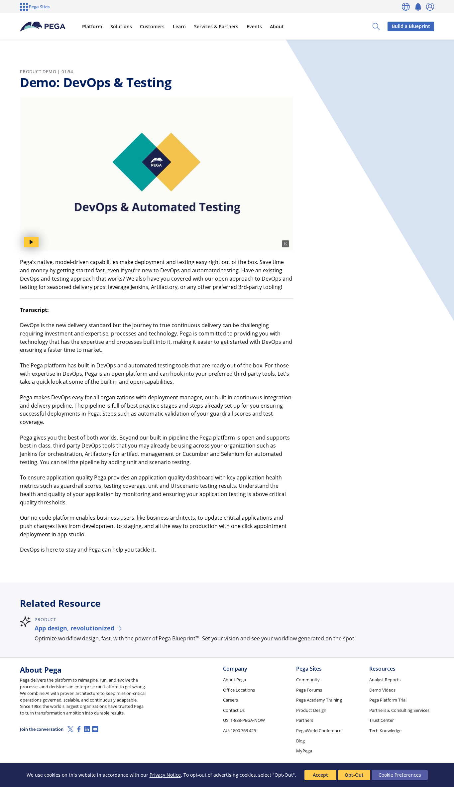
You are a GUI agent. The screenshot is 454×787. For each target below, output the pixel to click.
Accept (320, 775)
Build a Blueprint (411, 26)
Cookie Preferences (400, 775)
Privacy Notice (165, 775)
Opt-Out (354, 775)
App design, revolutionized (74, 628)
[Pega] (43, 26)
